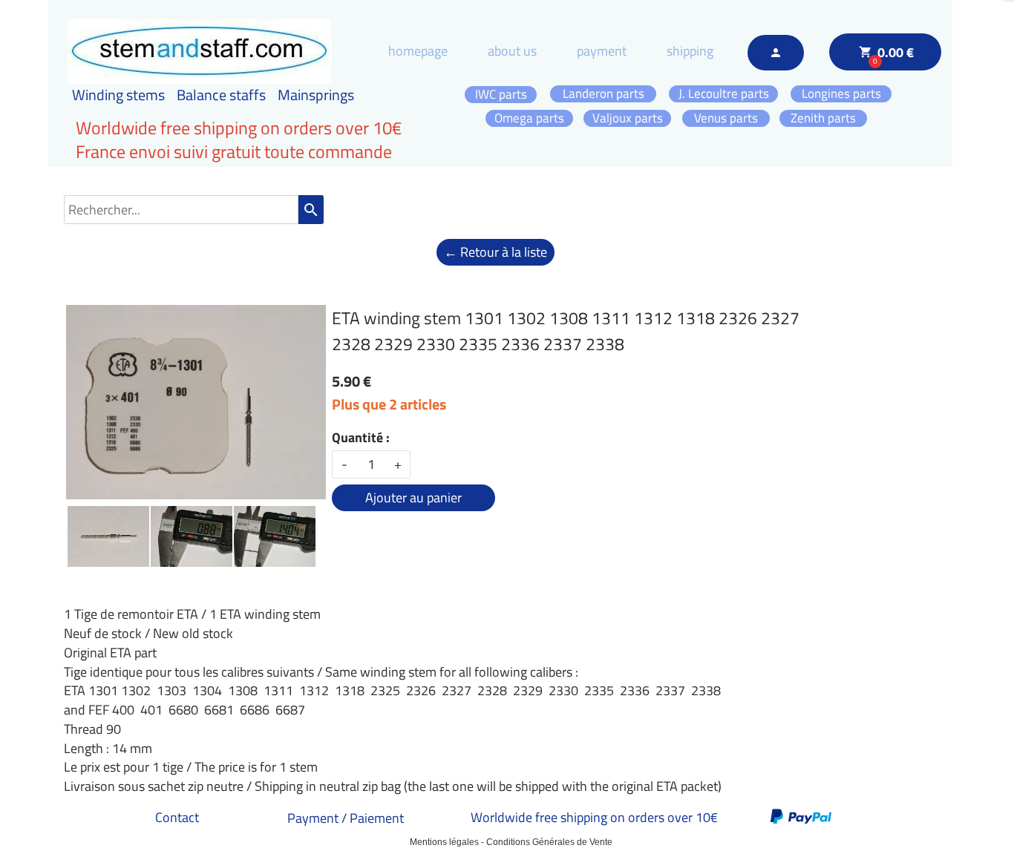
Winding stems (118, 94)
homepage (418, 51)
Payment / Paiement (345, 818)
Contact (177, 817)
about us (512, 51)
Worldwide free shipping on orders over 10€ (594, 817)
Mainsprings (316, 94)
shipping (690, 51)
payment (602, 51)
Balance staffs (221, 94)
